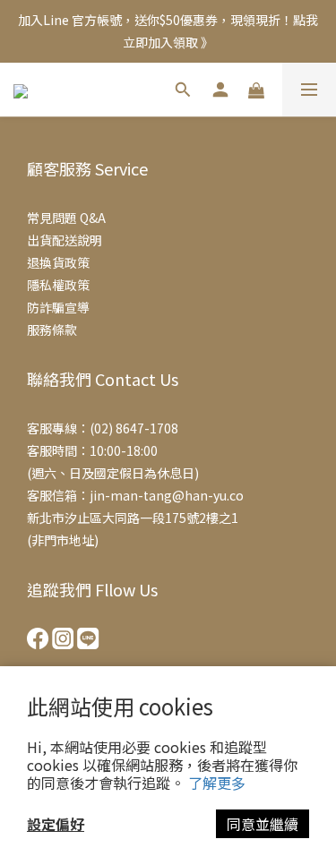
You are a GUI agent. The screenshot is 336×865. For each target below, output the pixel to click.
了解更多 (217, 782)
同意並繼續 (262, 824)
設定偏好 (55, 824)
